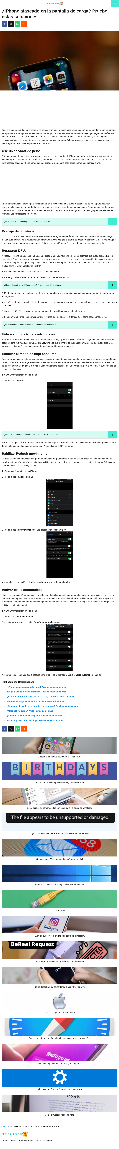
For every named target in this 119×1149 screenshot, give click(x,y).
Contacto (38, 1140)
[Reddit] (24, 24)
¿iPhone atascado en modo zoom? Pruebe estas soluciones (36, 687)
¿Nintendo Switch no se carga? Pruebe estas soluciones (35, 715)
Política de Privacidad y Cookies (22, 1140)
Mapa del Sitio (47, 1140)
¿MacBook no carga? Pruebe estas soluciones (30, 711)
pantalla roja (106, 159)
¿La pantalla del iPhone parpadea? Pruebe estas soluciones (36, 692)
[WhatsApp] (17, 24)
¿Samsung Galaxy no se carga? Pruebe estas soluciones (35, 720)
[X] (11, 24)
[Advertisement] (59, 109)
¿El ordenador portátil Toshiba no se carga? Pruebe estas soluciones (41, 696)
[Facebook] (4, 24)
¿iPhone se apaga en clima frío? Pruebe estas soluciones (35, 701)
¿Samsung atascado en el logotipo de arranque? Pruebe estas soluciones (43, 706)
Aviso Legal (6, 1140)
